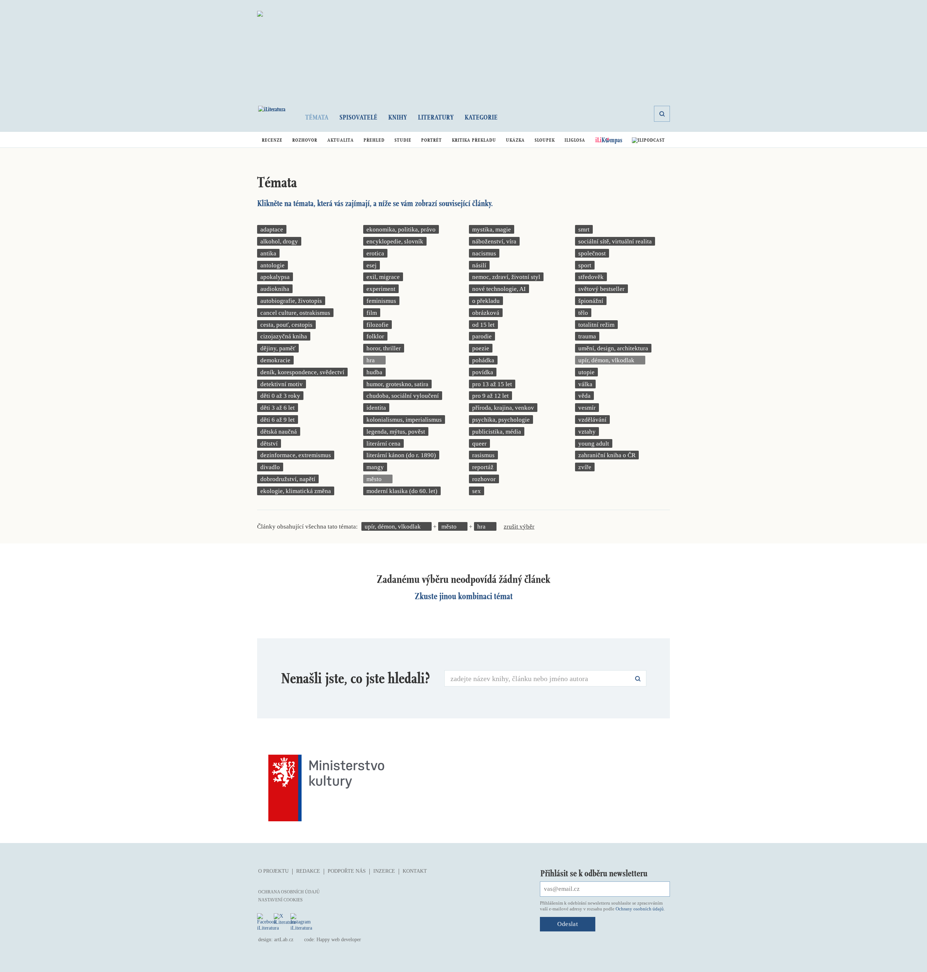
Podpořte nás (347, 871)
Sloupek (544, 140)
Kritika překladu (474, 140)
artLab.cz (283, 939)
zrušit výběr (519, 526)
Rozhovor (304, 140)
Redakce (308, 871)
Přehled (374, 140)
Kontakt (415, 871)
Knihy (397, 117)
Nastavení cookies (280, 899)
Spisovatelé (358, 117)
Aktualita (340, 140)
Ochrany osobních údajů (640, 908)
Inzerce (384, 871)
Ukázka (515, 140)
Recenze (272, 140)
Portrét (431, 140)
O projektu (273, 871)
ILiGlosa (575, 140)
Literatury (436, 117)
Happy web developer (338, 939)
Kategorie (481, 117)
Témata (316, 117)
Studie (402, 140)
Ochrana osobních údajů (289, 891)
